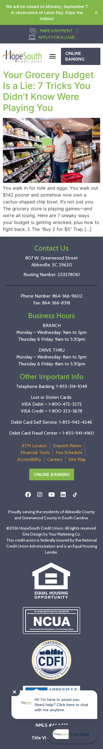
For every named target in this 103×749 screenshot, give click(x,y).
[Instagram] (39, 494)
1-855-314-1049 (71, 386)
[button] (52, 56)
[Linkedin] (63, 494)
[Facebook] (28, 494)
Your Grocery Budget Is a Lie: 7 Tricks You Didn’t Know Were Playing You (48, 91)
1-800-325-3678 (65, 411)
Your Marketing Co (64, 534)
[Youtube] (51, 494)
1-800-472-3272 (65, 404)
